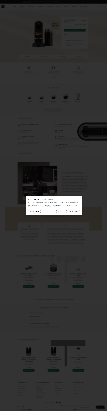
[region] (54, 205)
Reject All (60, 211)
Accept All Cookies (73, 211)
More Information (66, 206)
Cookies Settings (34, 211)
